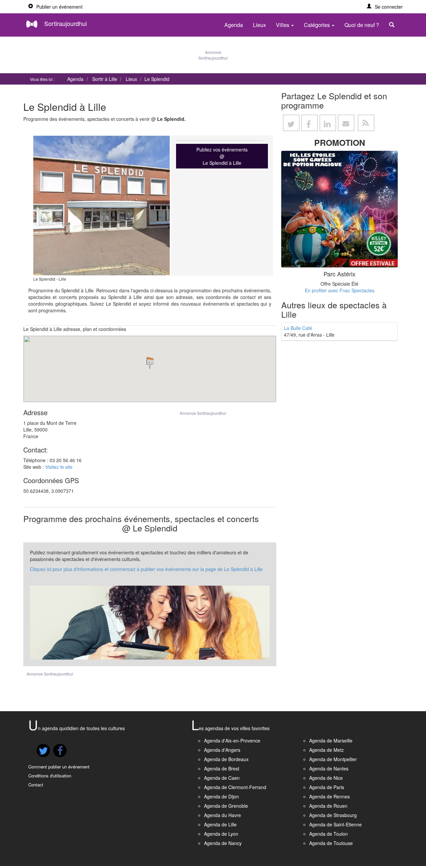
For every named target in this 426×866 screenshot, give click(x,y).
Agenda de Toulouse (331, 843)
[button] (385, 6)
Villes (283, 25)
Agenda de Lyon (221, 833)
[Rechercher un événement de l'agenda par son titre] (393, 25)
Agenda (233, 25)
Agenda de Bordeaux (226, 759)
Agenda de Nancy (223, 843)
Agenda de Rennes (329, 796)
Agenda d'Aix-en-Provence (232, 740)
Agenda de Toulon (328, 833)
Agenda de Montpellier (333, 759)
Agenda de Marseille (330, 740)
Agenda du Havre (222, 815)
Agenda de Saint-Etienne (335, 824)
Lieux (259, 25)
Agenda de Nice (326, 777)
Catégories (317, 25)
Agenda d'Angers (222, 749)
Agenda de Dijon (221, 796)
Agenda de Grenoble (226, 805)
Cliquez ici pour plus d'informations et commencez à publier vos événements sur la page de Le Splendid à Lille (146, 569)
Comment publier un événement (59, 766)
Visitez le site (59, 466)
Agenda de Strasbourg (333, 815)
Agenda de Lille (220, 824)
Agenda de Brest (221, 768)
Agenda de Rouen (328, 805)
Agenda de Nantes (328, 768)
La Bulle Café (298, 328)
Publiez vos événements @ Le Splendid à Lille (222, 156)
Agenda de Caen (222, 777)
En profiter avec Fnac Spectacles (339, 290)
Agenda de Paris (326, 787)
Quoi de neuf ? (361, 25)
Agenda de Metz (326, 749)
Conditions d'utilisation (49, 775)
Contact (35, 784)
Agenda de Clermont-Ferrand (235, 787)
